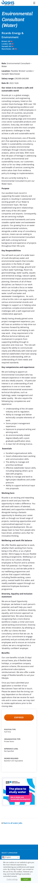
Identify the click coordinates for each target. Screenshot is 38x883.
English (8, 857)
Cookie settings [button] (12, 879)
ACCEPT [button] (25, 879)
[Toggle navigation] (34, 3)
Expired (19, 717)
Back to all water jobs (12, 823)
